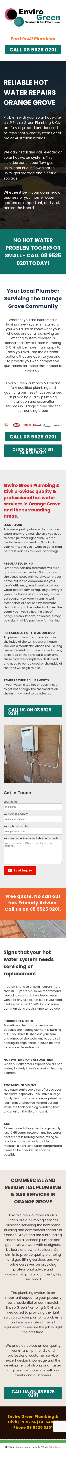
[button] (20, 870)
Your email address (16, 814)
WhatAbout (55, 1446)
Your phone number (17, 826)
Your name (11, 801)
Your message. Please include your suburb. (31, 838)
